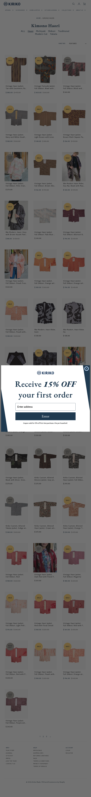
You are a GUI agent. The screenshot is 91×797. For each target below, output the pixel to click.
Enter (45, 416)
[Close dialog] (86, 368)
